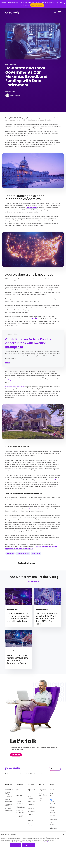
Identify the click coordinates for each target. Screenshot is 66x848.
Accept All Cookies (28, 845)
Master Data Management (20, 811)
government (36, 553)
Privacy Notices (52, 790)
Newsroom (31, 804)
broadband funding (23, 553)
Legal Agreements (53, 827)
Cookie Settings (52, 811)
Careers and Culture (31, 790)
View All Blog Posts (33, 581)
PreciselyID (52, 480)
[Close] (63, 834)
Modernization (9, 789)
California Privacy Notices (53, 795)
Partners (30, 794)
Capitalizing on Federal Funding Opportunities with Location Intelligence (28, 343)
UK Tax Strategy (30, 824)
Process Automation (8, 800)
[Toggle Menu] (59, 12)
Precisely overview (30, 807)
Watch (7, 363)
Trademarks (53, 819)
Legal (52, 785)
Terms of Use (52, 815)
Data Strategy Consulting (19, 801)
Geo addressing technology (14, 387)
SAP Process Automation (19, 815)
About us (31, 785)
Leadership (31, 801)
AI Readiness (8, 797)
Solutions (8, 785)
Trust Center (31, 828)
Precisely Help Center (42, 794)
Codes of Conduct (30, 815)
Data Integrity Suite (18, 791)
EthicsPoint (31, 811)
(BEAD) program (31, 208)
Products (19, 785)
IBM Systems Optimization (20, 806)
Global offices (30, 797)
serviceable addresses (33, 319)
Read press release (37, 5)
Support (42, 785)
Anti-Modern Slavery (31, 819)
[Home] (12, 12)
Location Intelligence (8, 793)
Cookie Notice (52, 806)
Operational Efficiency (8, 805)
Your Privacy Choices (52, 801)
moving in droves (11, 380)
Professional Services (42, 790)
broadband (10, 553)
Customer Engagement (9, 809)
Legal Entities (52, 823)
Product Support (41, 799)
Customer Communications (21, 796)
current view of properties (32, 509)
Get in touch (16, 754)
